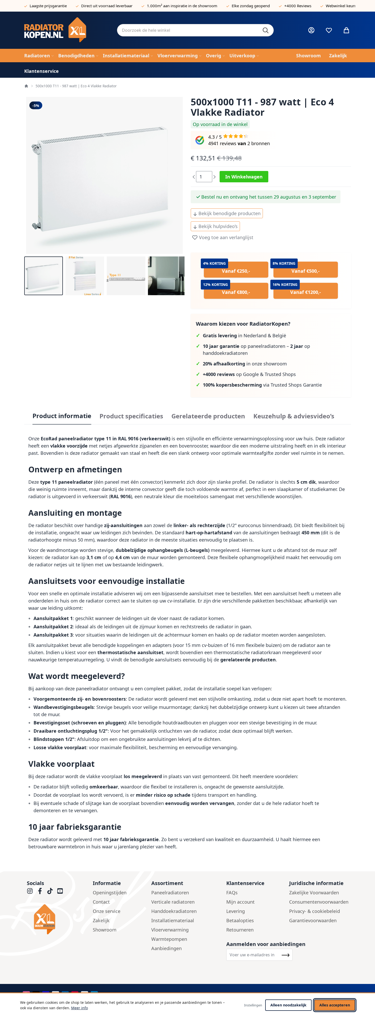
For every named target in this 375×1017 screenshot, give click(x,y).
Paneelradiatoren (170, 892)
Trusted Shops (280, 374)
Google (251, 374)
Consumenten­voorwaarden (318, 902)
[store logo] (66, 30)
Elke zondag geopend (251, 5)
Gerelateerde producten (208, 416)
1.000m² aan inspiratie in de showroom (182, 5)
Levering (235, 911)
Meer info (79, 1007)
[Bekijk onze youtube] (60, 891)
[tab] (61, 416)
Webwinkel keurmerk (345, 5)
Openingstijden (110, 892)
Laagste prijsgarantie (48, 5)
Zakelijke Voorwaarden (314, 892)
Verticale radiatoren (173, 902)
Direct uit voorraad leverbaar (106, 5)
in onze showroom (245, 364)
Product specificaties (131, 416)
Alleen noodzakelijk (288, 1005)
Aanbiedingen (166, 948)
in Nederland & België (244, 335)
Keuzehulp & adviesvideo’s (293, 416)
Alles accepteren (334, 1005)
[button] (43, 275)
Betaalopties (240, 920)
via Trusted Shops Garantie (262, 385)
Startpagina (26, 86)
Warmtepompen (169, 939)
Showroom (104, 930)
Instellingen (253, 1005)
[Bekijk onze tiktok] (50, 891)
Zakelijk (101, 920)
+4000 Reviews (297, 5)
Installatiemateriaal (172, 920)
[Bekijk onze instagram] (30, 891)
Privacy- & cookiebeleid (314, 911)
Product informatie (61, 416)
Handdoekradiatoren (174, 911)
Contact (101, 902)
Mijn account (240, 902)
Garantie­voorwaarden (313, 920)
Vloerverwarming (170, 930)
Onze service (106, 911)
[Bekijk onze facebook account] (40, 891)
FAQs (232, 892)
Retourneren (240, 930)
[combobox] (195, 30)
